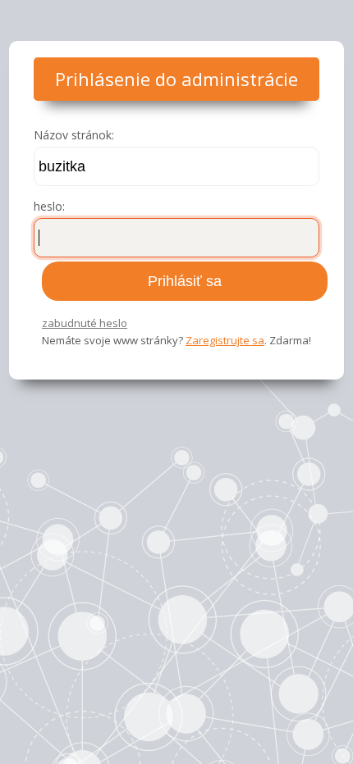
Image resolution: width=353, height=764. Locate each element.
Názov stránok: (74, 135)
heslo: (49, 206)
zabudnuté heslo (84, 323)
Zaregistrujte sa (225, 340)
